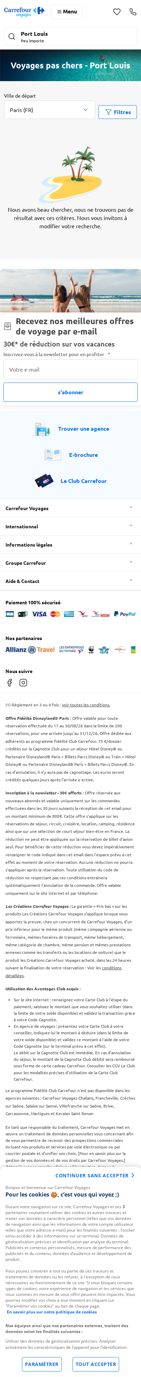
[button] (70, 37)
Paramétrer (42, 1364)
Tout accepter (96, 1364)
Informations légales (28, 544)
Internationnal (21, 526)
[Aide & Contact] (133, 11)
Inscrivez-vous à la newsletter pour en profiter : (56, 354)
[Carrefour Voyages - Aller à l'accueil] (24, 12)
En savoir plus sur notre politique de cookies (52, 1312)
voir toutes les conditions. (86, 704)
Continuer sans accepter (92, 1175)
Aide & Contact (22, 581)
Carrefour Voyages (27, 508)
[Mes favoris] (117, 12)
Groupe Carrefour (25, 563)
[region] (70, 1272)
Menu (70, 11)
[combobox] (49, 109)
